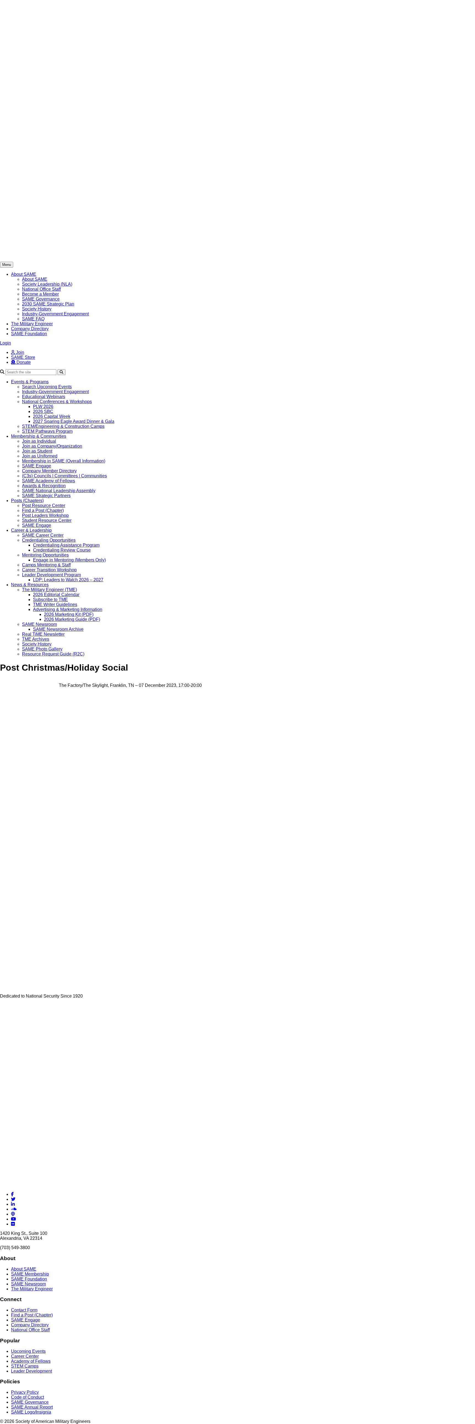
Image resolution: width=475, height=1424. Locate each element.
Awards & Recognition (44, 485)
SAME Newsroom (39, 624)
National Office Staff (41, 289)
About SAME (23, 274)
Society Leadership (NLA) (47, 284)
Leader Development (31, 1371)
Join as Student (37, 451)
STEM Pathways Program (47, 431)
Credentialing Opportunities (49, 540)
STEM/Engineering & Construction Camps (63, 426)
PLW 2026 (43, 406)
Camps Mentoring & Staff (46, 565)
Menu (6, 265)
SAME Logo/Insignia (31, 1412)
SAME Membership (30, 1274)
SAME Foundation (29, 333)
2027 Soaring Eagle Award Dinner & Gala (73, 421)
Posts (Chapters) (27, 500)
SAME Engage (36, 466)
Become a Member (40, 294)
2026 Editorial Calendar (56, 594)
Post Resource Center (43, 505)
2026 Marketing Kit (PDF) (68, 614)
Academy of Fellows (31, 1361)
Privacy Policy (25, 1392)
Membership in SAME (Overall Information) (63, 461)
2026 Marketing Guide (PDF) (72, 619)
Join (19, 352)
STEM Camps (24, 1366)
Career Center (25, 1356)
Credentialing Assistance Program (66, 545)
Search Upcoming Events (47, 386)
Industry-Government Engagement (55, 314)
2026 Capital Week (51, 416)
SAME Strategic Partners (46, 495)
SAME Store (23, 357)
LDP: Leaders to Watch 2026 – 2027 (68, 579)
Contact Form (24, 1310)
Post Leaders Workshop (45, 515)
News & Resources (30, 584)
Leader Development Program (51, 574)
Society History (36, 309)
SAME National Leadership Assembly (58, 490)
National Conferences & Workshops (57, 401)
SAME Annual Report (32, 1407)
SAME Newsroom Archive (58, 629)
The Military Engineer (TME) (49, 589)
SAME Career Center (42, 535)
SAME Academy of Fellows (48, 480)
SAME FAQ (33, 318)
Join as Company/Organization (52, 446)
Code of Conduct (27, 1397)
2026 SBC (43, 411)
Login (5, 343)
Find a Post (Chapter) (43, 510)
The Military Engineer (32, 323)
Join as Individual (39, 441)
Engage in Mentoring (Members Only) (69, 560)
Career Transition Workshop (49, 570)
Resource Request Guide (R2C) (53, 654)
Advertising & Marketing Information (67, 609)
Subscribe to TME (50, 599)
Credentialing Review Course (62, 550)
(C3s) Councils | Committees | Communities (64, 475)
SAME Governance (41, 299)
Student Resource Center (46, 520)
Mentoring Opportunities (45, 555)
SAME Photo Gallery (42, 649)
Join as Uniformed (39, 456)
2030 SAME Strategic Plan (48, 304)
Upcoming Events (28, 1351)
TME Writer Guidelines (55, 604)
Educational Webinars (43, 396)
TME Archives (35, 639)
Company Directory (30, 328)
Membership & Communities (38, 436)
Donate (23, 362)
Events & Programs (30, 381)
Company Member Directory (49, 471)
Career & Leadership (31, 530)
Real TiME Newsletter (43, 634)
